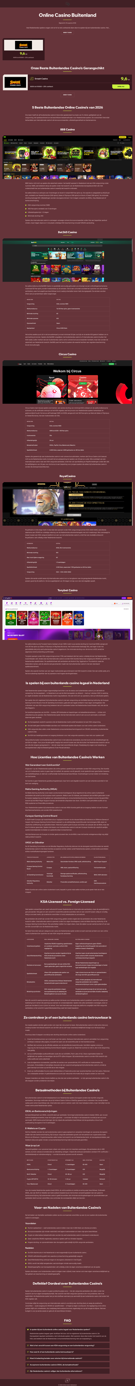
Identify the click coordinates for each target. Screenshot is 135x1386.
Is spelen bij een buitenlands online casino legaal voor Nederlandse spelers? (60, 1329)
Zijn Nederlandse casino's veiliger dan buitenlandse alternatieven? (56, 1371)
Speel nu (121, 86)
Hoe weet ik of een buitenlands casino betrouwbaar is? (52, 1352)
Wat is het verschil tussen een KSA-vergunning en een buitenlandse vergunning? (62, 1345)
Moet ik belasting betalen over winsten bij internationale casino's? (56, 1358)
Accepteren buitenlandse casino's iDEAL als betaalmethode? (54, 1365)
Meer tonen (67, 32)
